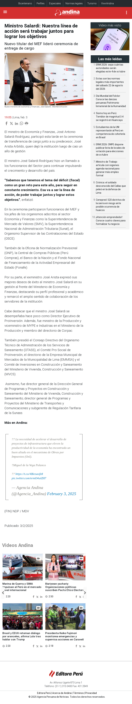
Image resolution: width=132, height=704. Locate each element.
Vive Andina (107, 3)
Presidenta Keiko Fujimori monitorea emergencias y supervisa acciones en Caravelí (64, 636)
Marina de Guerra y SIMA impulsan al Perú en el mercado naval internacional (21, 587)
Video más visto (110, 25)
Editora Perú (44, 693)
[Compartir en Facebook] (34, 596)
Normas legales (74, 3)
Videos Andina (17, 545)
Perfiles (41, 3)
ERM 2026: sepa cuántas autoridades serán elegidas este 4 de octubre (110, 68)
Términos (78, 693)
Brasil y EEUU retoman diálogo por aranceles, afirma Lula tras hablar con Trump (21, 636)
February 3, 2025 (61, 494)
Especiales (55, 3)
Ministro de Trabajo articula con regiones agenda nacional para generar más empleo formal (107, 168)
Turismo (92, 3)
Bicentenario (25, 3)
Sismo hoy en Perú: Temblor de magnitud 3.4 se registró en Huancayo (109, 116)
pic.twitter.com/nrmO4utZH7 (29, 478)
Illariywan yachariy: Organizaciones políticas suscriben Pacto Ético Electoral (65, 587)
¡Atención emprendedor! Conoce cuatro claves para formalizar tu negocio (110, 220)
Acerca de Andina (62, 693)
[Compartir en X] (38, 596)
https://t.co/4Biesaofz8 (29, 474)
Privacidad (91, 693)
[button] (3, 593)
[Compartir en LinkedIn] (41, 596)
